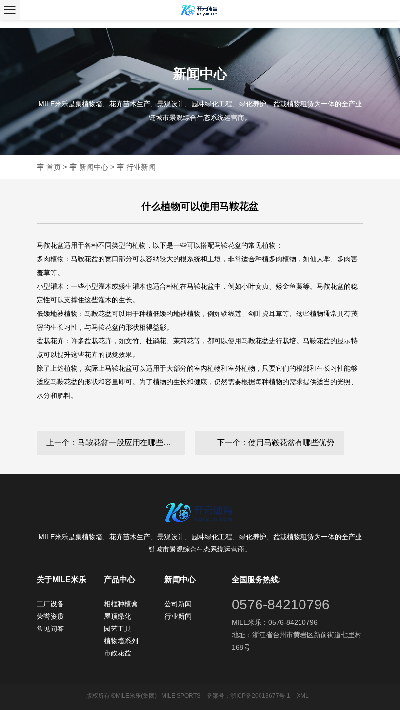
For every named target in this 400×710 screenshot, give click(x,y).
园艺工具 (117, 628)
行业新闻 (141, 167)
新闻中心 (93, 167)
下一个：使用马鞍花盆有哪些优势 (275, 442)
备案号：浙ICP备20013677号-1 (248, 695)
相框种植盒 (121, 604)
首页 (53, 167)
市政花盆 (117, 653)
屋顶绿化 (117, 616)
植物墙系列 (121, 641)
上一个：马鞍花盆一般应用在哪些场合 (112, 442)
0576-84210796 (281, 604)
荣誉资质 (50, 616)
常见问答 (50, 628)
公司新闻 (178, 604)
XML (303, 695)
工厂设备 (50, 604)
